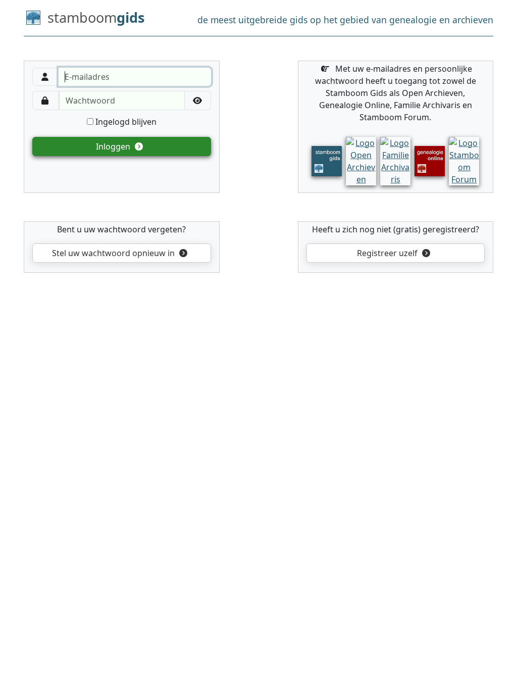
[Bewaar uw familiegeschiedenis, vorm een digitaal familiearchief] (395, 160)
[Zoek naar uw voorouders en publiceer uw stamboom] (429, 160)
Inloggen (114, 146)
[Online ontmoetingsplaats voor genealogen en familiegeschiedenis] (464, 160)
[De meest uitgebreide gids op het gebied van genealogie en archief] (326, 160)
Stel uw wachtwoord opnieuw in (113, 253)
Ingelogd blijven (125, 121)
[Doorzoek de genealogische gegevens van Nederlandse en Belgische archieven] (361, 160)
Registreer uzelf (388, 253)
